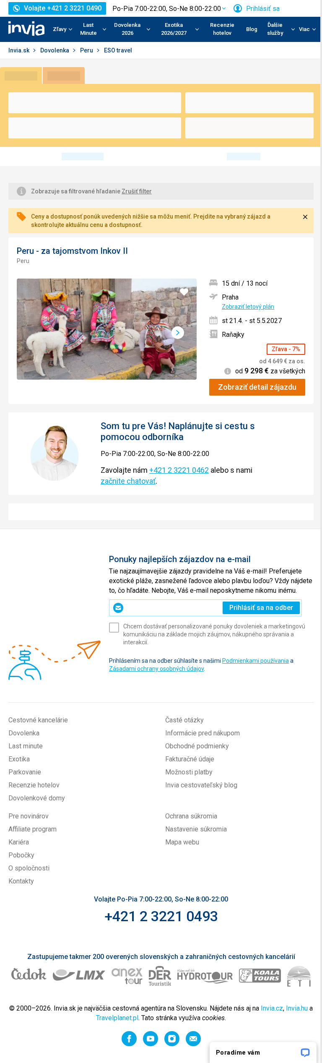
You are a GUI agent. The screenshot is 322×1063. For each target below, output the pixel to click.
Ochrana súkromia (191, 816)
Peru (87, 50)
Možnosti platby (189, 772)
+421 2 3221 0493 (161, 916)
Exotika (19, 759)
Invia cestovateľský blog (201, 785)
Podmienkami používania (255, 660)
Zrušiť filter (137, 191)
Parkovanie (24, 772)
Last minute (25, 746)
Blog (251, 29)
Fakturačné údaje (189, 759)
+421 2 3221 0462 (179, 470)
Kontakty (21, 881)
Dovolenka (55, 50)
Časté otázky (184, 720)
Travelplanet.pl (117, 1018)
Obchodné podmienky (197, 746)
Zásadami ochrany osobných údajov (156, 668)
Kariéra (18, 842)
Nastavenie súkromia (196, 829)
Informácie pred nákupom (202, 733)
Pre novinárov (28, 816)
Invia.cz (272, 1008)
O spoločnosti (28, 868)
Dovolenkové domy (36, 798)
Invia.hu (297, 1008)
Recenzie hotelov (222, 29)
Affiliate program (32, 829)
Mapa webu (182, 842)
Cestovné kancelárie (38, 720)
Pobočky (21, 855)
